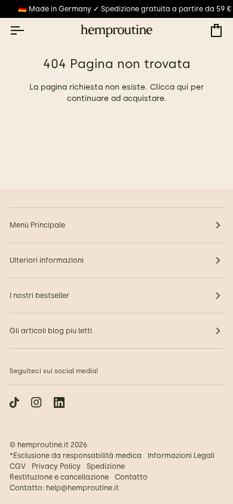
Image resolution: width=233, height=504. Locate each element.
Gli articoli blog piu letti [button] (51, 331)
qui (182, 86)
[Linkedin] (59, 402)
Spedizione (106, 466)
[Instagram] (36, 402)
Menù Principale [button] (37, 225)
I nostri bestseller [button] (39, 295)
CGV (18, 466)
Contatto (131, 477)
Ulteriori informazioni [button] (47, 260)
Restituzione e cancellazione (59, 477)
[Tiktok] (14, 402)
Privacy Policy (56, 466)
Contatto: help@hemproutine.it (64, 488)
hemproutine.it (43, 445)
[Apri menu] (27, 30)
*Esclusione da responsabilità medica (76, 455)
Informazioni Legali (181, 455)
